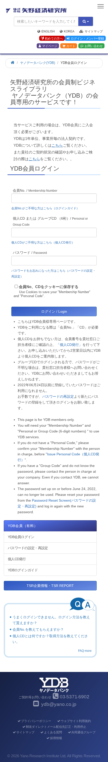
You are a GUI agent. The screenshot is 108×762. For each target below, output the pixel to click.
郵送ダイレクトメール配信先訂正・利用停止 (56, 727)
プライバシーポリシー (36, 721)
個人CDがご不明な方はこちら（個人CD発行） (43, 242)
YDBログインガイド (23, 570)
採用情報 (56, 738)
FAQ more (85, 651)
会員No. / (35, 190)
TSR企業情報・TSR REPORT (50, 586)
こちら (57, 145)
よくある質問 (53, 732)
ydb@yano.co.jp (58, 704)
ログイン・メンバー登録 (87, 38)
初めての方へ (54, 38)
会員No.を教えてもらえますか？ (38, 629)
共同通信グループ (83, 732)
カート (70, 46)
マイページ (49, 46)
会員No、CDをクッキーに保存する (48, 287)
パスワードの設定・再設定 (28, 548)
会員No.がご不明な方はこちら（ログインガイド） (46, 208)
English (48, 31)
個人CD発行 (17, 559)
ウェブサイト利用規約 (76, 721)
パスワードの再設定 (58, 396)
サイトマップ (94, 31)
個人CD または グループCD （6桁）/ (50, 221)
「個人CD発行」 (69, 345)
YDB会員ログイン (21, 537)
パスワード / (30, 253)
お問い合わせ (94, 46)
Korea (69, 31)
